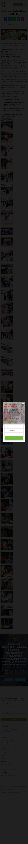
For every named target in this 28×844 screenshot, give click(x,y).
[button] (23, 404)
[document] (14, 422)
